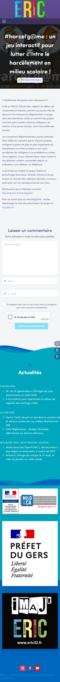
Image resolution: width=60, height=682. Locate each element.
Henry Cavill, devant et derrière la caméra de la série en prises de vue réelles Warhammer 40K (33, 421)
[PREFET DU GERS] (30, 553)
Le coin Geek (7, 412)
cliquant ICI (8, 207)
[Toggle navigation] (4, 21)
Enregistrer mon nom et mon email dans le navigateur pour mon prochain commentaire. (32, 306)
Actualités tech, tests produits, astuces (24, 442)
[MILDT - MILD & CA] (30, 501)
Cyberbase (34, 61)
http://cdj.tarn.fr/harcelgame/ (17, 192)
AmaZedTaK (12, 674)
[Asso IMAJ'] (30, 621)
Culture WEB (7, 386)
